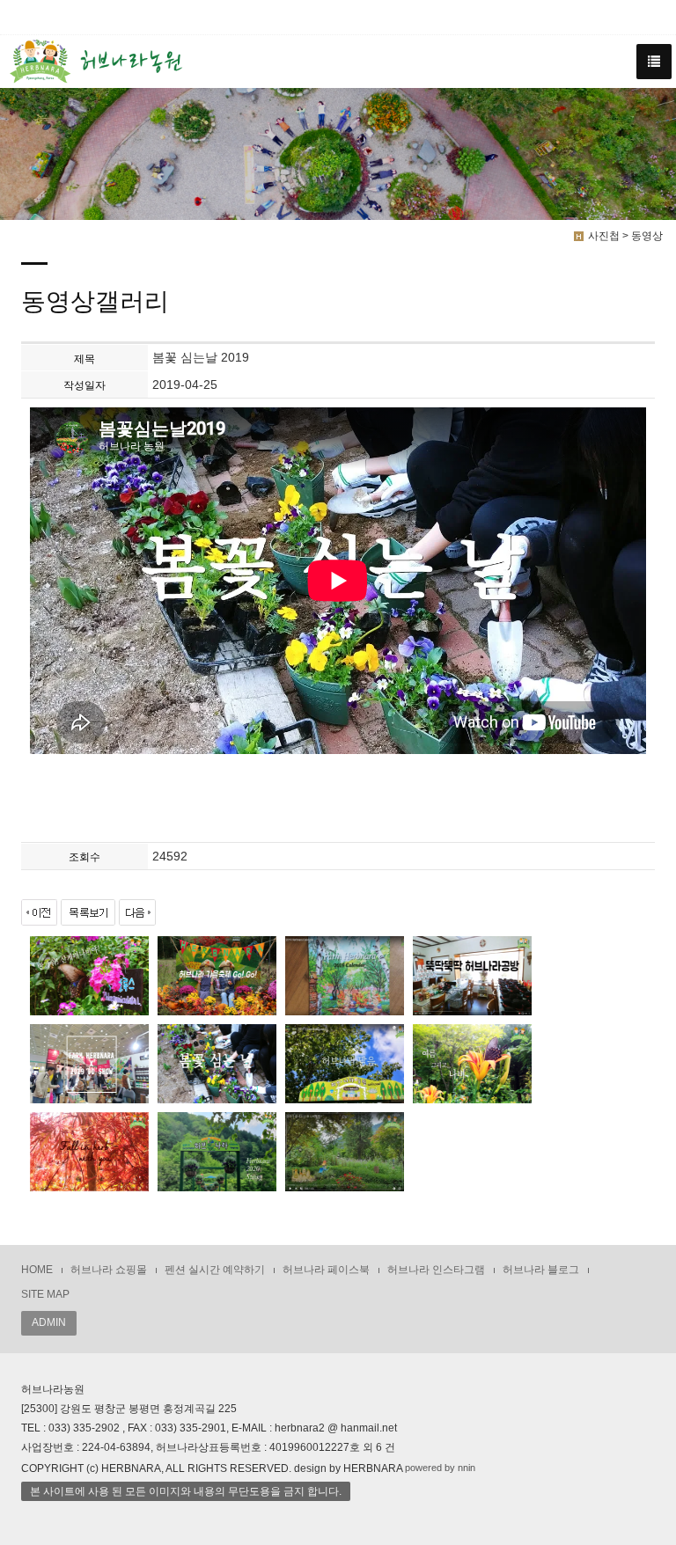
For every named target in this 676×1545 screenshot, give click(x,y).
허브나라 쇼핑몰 (108, 1269)
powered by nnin (440, 1467)
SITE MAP (45, 1294)
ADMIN (49, 1322)
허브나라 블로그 (541, 1269)
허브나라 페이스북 (326, 1269)
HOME (37, 1269)
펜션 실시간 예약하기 (215, 1269)
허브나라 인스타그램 (436, 1269)
